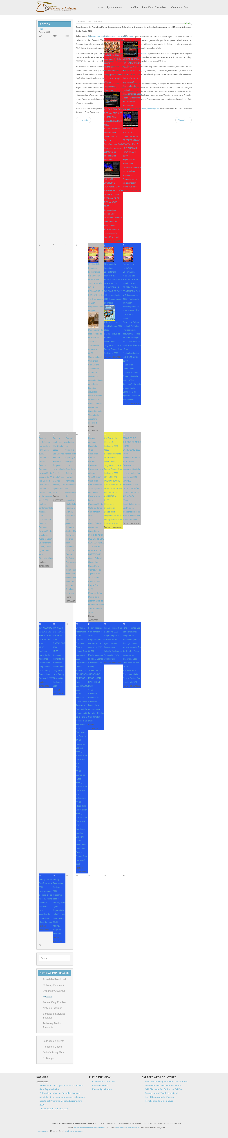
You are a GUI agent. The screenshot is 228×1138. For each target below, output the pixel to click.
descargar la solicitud (137, 53)
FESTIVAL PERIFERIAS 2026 (54, 1108)
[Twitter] (93, 1117)
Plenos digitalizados (102, 1089)
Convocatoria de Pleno (103, 1081)
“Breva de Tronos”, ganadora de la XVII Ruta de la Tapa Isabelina (61, 1087)
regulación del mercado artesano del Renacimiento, (111, 36)
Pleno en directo (100, 1085)
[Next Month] (44, 28)
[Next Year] (43, 28)
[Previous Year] (39, 28)
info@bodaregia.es (150, 108)
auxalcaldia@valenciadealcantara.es (89, 1127)
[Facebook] (87, 1117)
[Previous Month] (41, 28)
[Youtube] (99, 1117)
